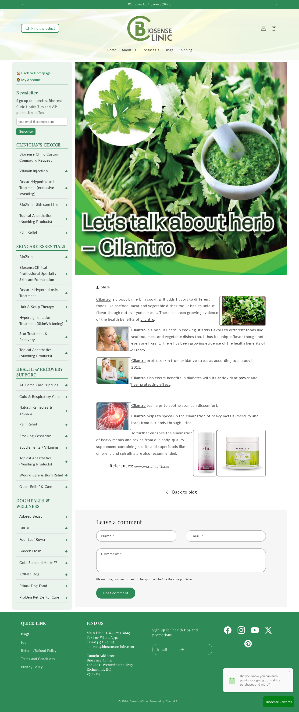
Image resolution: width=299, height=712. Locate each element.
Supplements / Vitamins (39, 447)
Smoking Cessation (35, 436)
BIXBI (24, 528)
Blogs (25, 634)
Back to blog (184, 491)
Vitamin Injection (33, 171)
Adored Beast (30, 516)
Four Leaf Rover (32, 539)
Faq (24, 642)
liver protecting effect (150, 384)
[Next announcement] (276, 4)
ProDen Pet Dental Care (39, 597)
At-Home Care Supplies (38, 385)
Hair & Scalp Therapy (36, 307)
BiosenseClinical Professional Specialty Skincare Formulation (37, 273)
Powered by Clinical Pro (165, 701)
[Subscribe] (182, 649)
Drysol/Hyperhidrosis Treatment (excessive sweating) (37, 188)
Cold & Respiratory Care (39, 397)
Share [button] (105, 287)
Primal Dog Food (33, 586)
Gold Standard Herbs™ (38, 563)
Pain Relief (28, 232)
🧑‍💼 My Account (28, 80)
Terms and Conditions (38, 659)
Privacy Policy (32, 667)
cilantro (147, 319)
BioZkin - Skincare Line (38, 205)
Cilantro (103, 299)
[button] (40, 28)
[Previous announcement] (23, 4)
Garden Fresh (30, 551)
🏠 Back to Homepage (33, 73)
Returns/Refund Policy (39, 651)
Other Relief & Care (35, 487)
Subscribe (26, 131)
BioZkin (25, 257)
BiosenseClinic (139, 701)
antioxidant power (233, 377)
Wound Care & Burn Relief (41, 475)
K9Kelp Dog (29, 574)
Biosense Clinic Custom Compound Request (39, 157)
